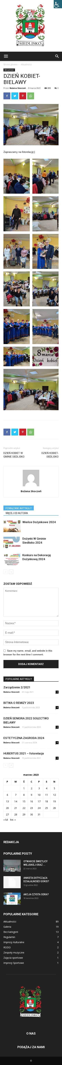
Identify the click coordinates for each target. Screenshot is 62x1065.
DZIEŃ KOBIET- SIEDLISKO (50, 455)
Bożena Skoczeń (18, 88)
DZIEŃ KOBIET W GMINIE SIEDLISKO (13, 455)
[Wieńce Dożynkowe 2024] (12, 526)
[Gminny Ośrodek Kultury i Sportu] (31, 26)
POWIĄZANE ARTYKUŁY (19, 508)
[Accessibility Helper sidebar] (58, 4)
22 (24, 808)
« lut (5, 819)
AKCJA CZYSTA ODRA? (36, 894)
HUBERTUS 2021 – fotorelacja (23, 753)
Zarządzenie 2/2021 (16, 687)
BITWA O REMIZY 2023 (18, 703)
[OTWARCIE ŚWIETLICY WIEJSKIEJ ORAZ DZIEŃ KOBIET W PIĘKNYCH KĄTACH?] (12, 866)
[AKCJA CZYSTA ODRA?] (12, 899)
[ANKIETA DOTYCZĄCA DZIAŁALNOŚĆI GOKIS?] (12, 882)
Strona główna (10, 64)
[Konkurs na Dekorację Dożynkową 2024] (12, 559)
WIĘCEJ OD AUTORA (17, 513)
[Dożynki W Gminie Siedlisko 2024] (12, 543)
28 (15, 814)
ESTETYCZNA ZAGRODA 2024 (23, 738)
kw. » (13, 819)
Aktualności (26, 64)
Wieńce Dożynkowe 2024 (39, 522)
